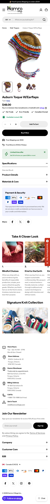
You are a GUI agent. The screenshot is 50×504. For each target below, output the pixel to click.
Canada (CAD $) (12, 464)
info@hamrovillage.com (16, 405)
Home (4, 28)
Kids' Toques (14, 28)
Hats (8, 101)
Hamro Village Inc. (14, 493)
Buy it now (25, 133)
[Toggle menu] (3, 10)
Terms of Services (37, 433)
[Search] (44, 19)
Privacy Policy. (12, 436)
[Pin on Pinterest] (28, 222)
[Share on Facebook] (12, 222)
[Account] (41, 10)
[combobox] (25, 19)
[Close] (44, 152)
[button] (47, 252)
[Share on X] (20, 222)
